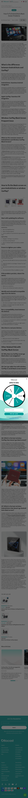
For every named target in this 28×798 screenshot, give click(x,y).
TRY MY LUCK (14, 414)
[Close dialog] (26, 379)
